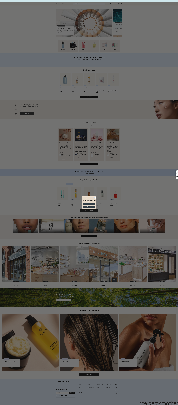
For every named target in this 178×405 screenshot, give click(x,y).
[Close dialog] (95, 197)
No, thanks (89, 206)
